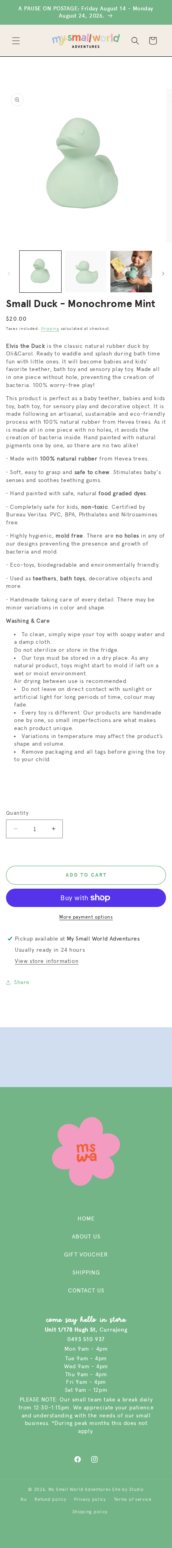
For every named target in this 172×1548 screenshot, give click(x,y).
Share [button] (22, 982)
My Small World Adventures (79, 1489)
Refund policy (50, 1499)
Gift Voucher (86, 1254)
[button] (16, 41)
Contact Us (86, 1290)
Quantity (17, 813)
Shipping (50, 328)
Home (86, 1218)
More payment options (86, 917)
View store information (46, 961)
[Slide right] (163, 273)
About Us (86, 1236)
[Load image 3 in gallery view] (131, 271)
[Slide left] (9, 273)
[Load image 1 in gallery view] (40, 271)
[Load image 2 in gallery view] (86, 271)
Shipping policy (90, 1511)
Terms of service (133, 1499)
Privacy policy (90, 1499)
